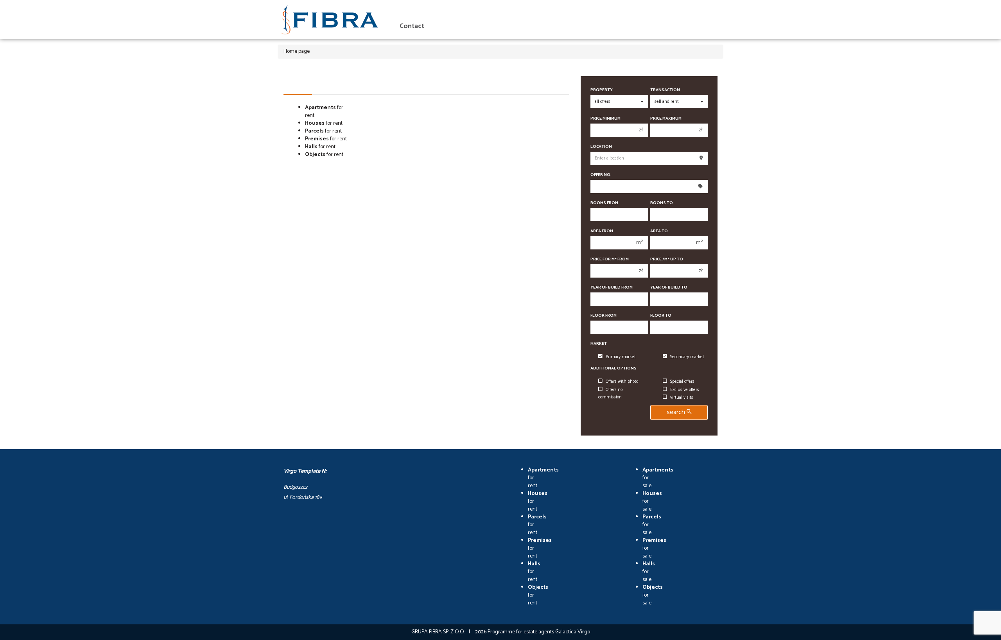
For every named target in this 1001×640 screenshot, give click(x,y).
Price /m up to (666, 259)
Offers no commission (610, 393)
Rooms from (604, 203)
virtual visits (681, 397)
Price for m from (609, 259)
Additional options (613, 368)
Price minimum (605, 119)
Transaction (665, 90)
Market (598, 344)
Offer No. (601, 175)
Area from (601, 231)
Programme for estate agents (521, 631)
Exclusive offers (684, 389)
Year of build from (611, 287)
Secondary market (687, 356)
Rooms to (661, 203)
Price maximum (666, 119)
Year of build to (668, 287)
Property (601, 90)
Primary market (621, 356)
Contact (412, 26)
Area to (659, 231)
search (677, 412)
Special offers (682, 381)
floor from (603, 316)
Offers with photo (622, 381)
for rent (324, 111)
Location (601, 147)
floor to (660, 316)
